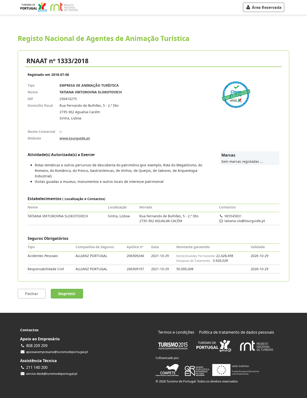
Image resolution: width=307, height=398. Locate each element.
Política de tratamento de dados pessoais (236, 332)
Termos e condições (176, 332)
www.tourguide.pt (74, 138)
